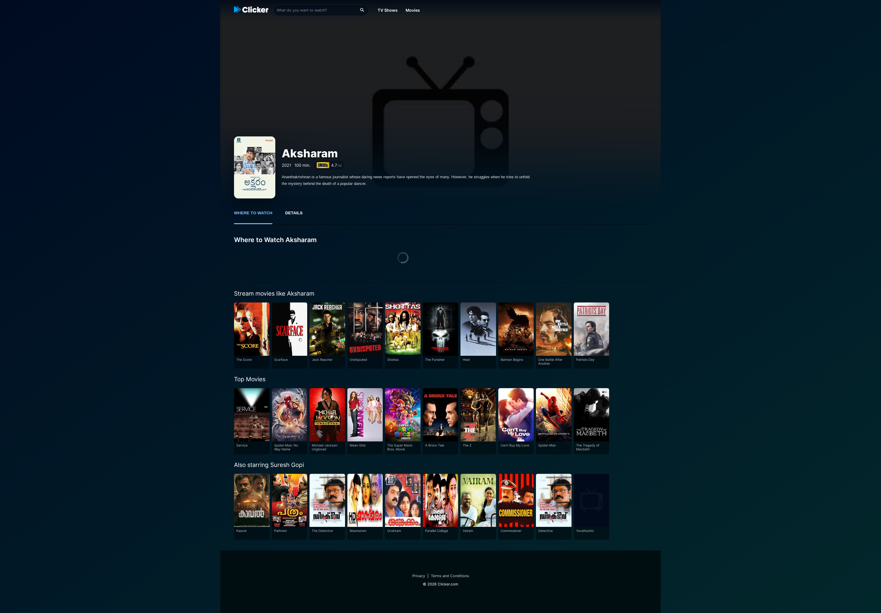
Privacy (418, 575)
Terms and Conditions (450, 575)
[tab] (256, 215)
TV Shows (388, 10)
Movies (413, 10)
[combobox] (321, 10)
